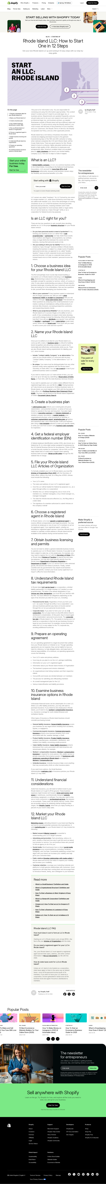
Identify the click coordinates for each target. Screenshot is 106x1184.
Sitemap (58, 1175)
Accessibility (32, 1162)
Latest (43, 9)
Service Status (33, 1143)
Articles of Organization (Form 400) (43, 473)
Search (94, 9)
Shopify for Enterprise (92, 1137)
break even (52, 323)
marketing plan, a (61, 419)
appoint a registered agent (59, 521)
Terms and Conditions (84, 198)
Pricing (44, 3)
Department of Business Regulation (52, 561)
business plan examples (64, 426)
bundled (37, 321)
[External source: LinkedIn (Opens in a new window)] (92, 1174)
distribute (52, 319)
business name (53, 343)
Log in (82, 3)
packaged (46, 321)
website (67, 795)
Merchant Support (53, 1129)
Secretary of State (63, 555)
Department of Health (38, 563)
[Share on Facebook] (64, 994)
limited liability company (41, 165)
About (30, 1129)
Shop (86, 1129)
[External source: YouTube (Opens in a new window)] (78, 1174)
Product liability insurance (60, 738)
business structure (57, 225)
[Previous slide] (48, 1039)
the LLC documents (50, 956)
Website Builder (52, 1159)
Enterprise (51, 3)
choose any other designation (41, 593)
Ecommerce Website (53, 1162)
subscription (60, 321)
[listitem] (53, 1024)
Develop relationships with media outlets (58, 858)
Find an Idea (16, 9)
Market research (50, 833)
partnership (49, 236)
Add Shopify (84, 534)
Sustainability (33, 1156)
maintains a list (46, 771)
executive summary (45, 413)
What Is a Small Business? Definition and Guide (51, 884)
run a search (60, 368)
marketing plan (40, 827)
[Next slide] (57, 1039)
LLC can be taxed (48, 587)
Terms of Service (35, 1175)
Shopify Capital (44, 805)
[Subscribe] (96, 188)
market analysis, (59, 415)
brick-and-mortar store (54, 300)
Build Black (32, 1159)
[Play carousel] (53, 1039)
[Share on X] (69, 994)
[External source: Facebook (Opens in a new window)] (69, 1174)
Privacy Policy (80, 1075)
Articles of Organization (52, 941)
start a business (42, 151)
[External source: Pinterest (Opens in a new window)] (97, 1174)
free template (44, 423)
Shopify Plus (89, 1134)
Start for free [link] (66, 186)
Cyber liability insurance (58, 745)
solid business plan (39, 407)
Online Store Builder (53, 1156)
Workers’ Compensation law (43, 760)
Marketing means (37, 823)
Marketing (35, 9)
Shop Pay (88, 1131)
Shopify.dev (70, 1129)
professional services (57, 799)
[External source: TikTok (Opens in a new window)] (88, 1174)
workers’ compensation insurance (61, 710)
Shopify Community (53, 1140)
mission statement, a (63, 413)
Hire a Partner (51, 1134)
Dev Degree (70, 1134)
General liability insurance (60, 724)
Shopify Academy (52, 1137)
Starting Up (26, 9)
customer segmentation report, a (43, 419)
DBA (60, 385)
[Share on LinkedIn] (73, 994)
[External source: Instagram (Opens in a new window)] (83, 1174)
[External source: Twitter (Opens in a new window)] (74, 1174)
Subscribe (93, 1068)
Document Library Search (47, 395)
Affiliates (31, 1137)
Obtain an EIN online (55, 453)
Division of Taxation (49, 557)
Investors (31, 1131)
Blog (8, 9)
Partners (31, 1134)
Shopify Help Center (53, 1131)
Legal (30, 1140)
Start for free (92, 3)
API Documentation (72, 1131)
